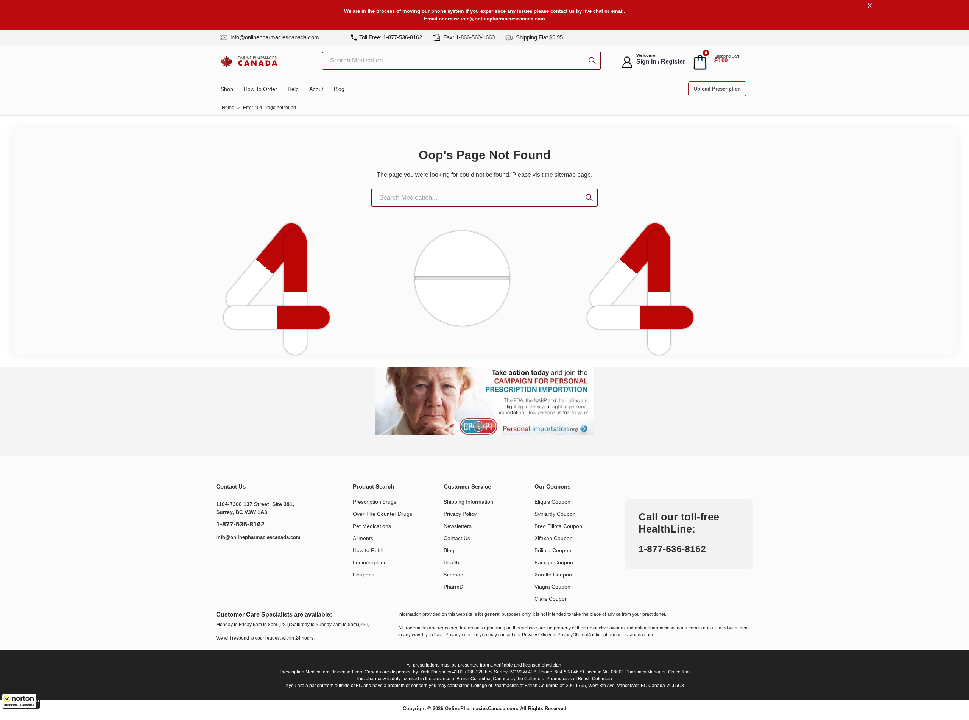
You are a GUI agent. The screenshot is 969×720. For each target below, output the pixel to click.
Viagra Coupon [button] (552, 587)
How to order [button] (260, 89)
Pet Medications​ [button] (372, 526)
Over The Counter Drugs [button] (382, 514)
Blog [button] (339, 89)
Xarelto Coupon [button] (553, 575)
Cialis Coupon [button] (551, 599)
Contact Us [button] (457, 538)
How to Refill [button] (368, 550)
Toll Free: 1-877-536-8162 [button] (390, 37)
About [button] (316, 89)
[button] (21, 701)
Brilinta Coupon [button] (552, 550)
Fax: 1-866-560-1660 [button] (468, 37)
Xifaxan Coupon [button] (553, 538)
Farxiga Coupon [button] (553, 562)
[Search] (592, 61)
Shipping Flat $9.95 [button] (538, 37)
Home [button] (228, 107)
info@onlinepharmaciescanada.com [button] (503, 19)
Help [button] (293, 89)
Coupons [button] (363, 575)
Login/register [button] (369, 562)
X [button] (869, 6)
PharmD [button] (453, 587)
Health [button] (451, 562)
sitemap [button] (565, 175)
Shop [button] (227, 89)
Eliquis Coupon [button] (552, 502)
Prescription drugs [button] (374, 502)
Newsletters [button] (458, 526)
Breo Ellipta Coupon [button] (558, 526)
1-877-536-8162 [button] (240, 524)
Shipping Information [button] (468, 502)
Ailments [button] (363, 538)
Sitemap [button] (453, 575)
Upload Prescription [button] (717, 89)
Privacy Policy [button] (460, 514)
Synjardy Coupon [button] (555, 514)
